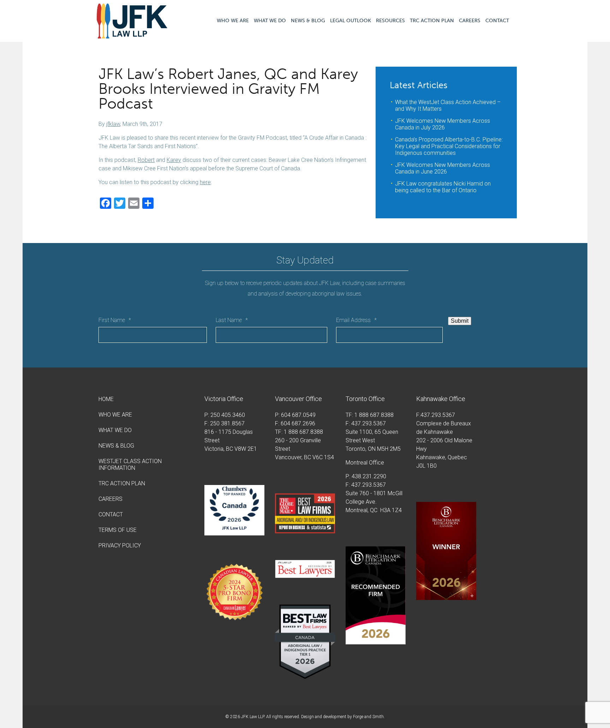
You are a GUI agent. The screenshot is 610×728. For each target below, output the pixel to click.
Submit (459, 321)
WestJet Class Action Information (130, 464)
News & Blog (308, 21)
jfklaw (113, 124)
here (205, 182)
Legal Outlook (350, 21)
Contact (497, 21)
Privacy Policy (119, 545)
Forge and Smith (368, 716)
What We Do (270, 21)
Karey (174, 160)
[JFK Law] (132, 35)
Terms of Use (117, 530)
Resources (390, 21)
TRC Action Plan (432, 21)
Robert (146, 160)
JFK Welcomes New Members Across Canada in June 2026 (442, 168)
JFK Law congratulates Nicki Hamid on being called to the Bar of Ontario (443, 187)
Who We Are (233, 21)
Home (106, 399)
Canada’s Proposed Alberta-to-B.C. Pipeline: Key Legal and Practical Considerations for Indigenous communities (449, 146)
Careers (469, 21)
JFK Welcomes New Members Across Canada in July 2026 (442, 124)
